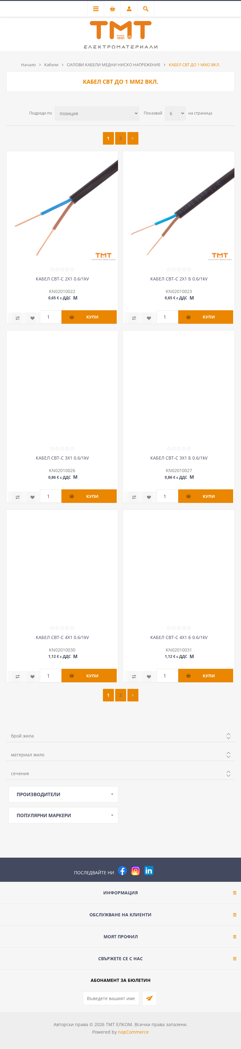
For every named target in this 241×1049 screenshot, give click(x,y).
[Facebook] (122, 870)
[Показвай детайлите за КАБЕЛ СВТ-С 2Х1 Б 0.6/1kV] (178, 207)
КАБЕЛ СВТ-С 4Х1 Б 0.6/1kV (178, 637)
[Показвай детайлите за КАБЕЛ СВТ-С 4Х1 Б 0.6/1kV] (178, 565)
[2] (132, 138)
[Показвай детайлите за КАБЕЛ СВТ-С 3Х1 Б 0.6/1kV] (178, 386)
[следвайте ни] (149, 870)
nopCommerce (133, 1032)
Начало (28, 64)
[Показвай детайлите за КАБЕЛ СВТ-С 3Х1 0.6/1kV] (62, 386)
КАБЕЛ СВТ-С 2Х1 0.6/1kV (62, 279)
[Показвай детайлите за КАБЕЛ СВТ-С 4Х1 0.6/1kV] (62, 565)
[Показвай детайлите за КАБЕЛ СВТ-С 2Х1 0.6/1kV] (62, 207)
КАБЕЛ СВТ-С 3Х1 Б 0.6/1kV (178, 458)
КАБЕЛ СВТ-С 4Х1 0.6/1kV (62, 637)
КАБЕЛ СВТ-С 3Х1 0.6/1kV (62, 458)
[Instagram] (136, 870)
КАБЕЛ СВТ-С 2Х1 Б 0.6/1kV (178, 279)
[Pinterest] (162, 870)
